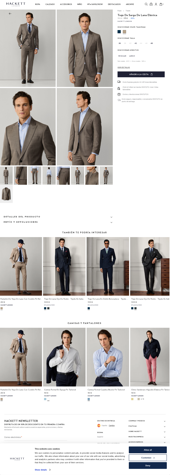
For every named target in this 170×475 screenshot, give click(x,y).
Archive (130, 4)
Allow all (148, 450)
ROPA (37, 4)
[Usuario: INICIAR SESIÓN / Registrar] (156, 4)
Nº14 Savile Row (95, 4)
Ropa (119, 11)
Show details (41, 470)
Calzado (50, 4)
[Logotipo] (16, 4)
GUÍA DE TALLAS (124, 67)
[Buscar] (146, 4)
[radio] (119, 32)
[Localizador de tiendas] (151, 4)
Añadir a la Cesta (139, 74)
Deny (147, 465)
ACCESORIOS (66, 4)
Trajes (128, 11)
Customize (146, 458)
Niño (79, 4)
